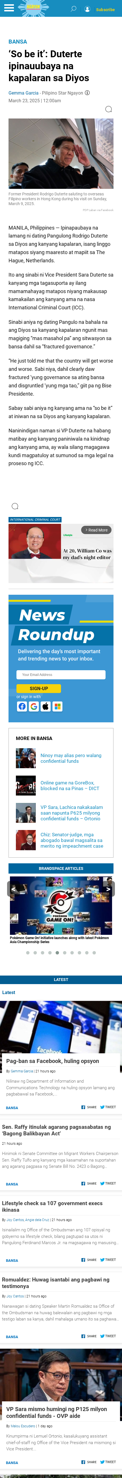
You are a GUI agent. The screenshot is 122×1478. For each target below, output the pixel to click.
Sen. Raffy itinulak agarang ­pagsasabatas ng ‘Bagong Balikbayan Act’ (56, 1130)
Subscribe (105, 9)
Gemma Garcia (24, 93)
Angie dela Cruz (37, 1220)
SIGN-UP (39, 688)
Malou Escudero (23, 1426)
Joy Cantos (15, 1220)
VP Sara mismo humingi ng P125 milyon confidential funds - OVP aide (56, 1412)
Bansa (18, 41)
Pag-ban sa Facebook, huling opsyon (52, 1061)
